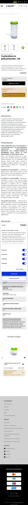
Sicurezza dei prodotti (9, 415)
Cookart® (6, 13)
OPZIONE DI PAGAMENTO (14, 469)
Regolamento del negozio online (12, 441)
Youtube (8, 451)
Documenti (7, 422)
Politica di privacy (8, 431)
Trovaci (6, 445)
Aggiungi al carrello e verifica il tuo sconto (14, 94)
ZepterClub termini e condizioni (12, 438)
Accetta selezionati (14, 278)
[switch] (24, 254)
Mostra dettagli (20, 269)
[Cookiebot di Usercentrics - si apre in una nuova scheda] (20, 225)
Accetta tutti (14, 273)
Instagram (8, 454)
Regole (6, 419)
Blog (5, 412)
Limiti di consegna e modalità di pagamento (12, 435)
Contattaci (6, 409)
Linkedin (8, 457)
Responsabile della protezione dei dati (13, 428)
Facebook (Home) (10, 448)
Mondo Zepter (7, 404)
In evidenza (8, 401)
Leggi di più (23, 73)
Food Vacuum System (14, 13)
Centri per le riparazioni (10, 425)
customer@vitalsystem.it (18, 502)
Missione (6, 406)
